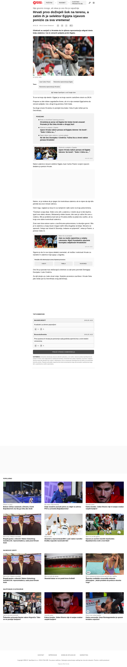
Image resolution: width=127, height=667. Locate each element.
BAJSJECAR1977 (40, 320)
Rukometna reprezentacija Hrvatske (49, 87)
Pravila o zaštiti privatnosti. (102, 660)
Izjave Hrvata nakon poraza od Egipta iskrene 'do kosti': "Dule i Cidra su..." (63, 130)
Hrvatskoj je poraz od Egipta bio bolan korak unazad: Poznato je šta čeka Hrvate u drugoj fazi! (62, 122)
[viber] (62, 26)
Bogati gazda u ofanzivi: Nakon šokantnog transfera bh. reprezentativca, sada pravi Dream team (21, 541)
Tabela (63, 263)
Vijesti (44, 263)
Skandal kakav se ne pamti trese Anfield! (59, 578)
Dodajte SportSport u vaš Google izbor (64, 92)
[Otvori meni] (93, 3)
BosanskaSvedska (40, 334)
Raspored (83, 263)
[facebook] (58, 26)
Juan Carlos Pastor (44, 82)
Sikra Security (66, 663)
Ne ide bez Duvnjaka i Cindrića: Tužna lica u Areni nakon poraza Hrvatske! (64, 138)
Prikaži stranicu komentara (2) (63, 352)
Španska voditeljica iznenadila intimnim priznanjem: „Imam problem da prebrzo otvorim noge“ (103, 580)
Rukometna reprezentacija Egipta (63, 82)
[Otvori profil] (90, 3)
